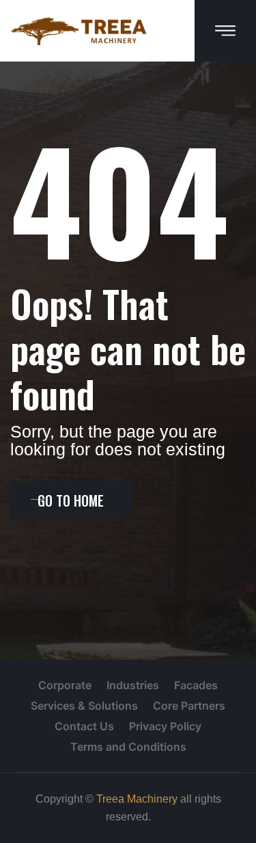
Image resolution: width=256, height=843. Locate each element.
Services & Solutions (84, 705)
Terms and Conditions (128, 746)
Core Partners (189, 705)
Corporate (64, 685)
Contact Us (84, 726)
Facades (196, 685)
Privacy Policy (165, 726)
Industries (132, 685)
